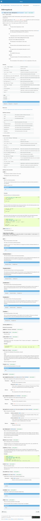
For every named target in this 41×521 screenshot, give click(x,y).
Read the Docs (20, 519)
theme (12, 519)
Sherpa (21, 1)
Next (37, 511)
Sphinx (6, 519)
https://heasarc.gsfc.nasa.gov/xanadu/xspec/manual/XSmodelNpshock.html (20, 109)
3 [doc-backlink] (6, 109)
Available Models (6, 5)
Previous (4, 511)
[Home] (1, 5)
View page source (36, 5)
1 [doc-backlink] (5, 109)
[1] (12, 19)
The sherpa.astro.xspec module (16, 5)
